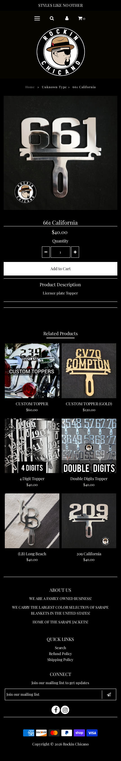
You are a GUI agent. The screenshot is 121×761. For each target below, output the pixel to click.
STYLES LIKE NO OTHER (60, 5)
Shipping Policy (60, 659)
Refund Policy (60, 653)
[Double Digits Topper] (89, 446)
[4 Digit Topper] (32, 446)
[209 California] (89, 520)
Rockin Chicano (76, 744)
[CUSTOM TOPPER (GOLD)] (89, 370)
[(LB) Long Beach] (32, 520)
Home (30, 87)
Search (60, 647)
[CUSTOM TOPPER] (32, 370)
